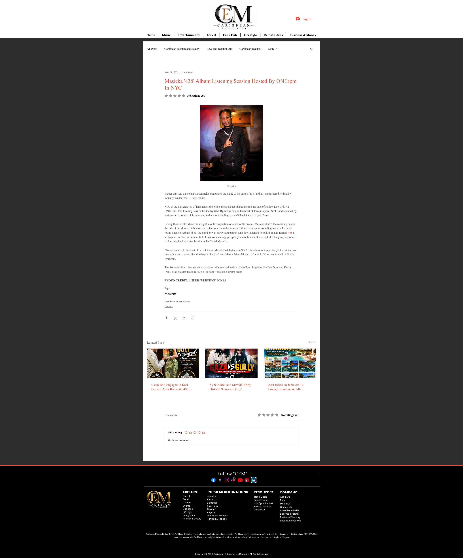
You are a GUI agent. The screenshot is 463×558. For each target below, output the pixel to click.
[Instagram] (227, 480)
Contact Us (286, 507)
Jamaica (169, 306)
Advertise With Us (289, 510)
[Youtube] (240, 480)
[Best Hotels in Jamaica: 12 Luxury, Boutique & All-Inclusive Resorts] (290, 363)
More (271, 48)
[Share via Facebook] (166, 318)
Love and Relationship (219, 48)
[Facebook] (213, 480)
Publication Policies (290, 520)
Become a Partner (289, 513)
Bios (282, 500)
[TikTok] (233, 480)
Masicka (171, 294)
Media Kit (285, 503)
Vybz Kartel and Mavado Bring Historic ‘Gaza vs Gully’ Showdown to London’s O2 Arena (230, 386)
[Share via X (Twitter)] (175, 318)
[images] (253, 480)
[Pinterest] (247, 480)
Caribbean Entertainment (177, 301)
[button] (311, 48)
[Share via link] (193, 318)
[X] (220, 480)
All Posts (152, 48)
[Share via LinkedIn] (184, 318)
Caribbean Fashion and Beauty (181, 48)
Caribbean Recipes (250, 48)
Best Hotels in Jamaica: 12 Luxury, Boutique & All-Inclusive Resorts (285, 386)
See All (312, 342)
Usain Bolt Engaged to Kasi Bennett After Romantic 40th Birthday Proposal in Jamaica (170, 386)
